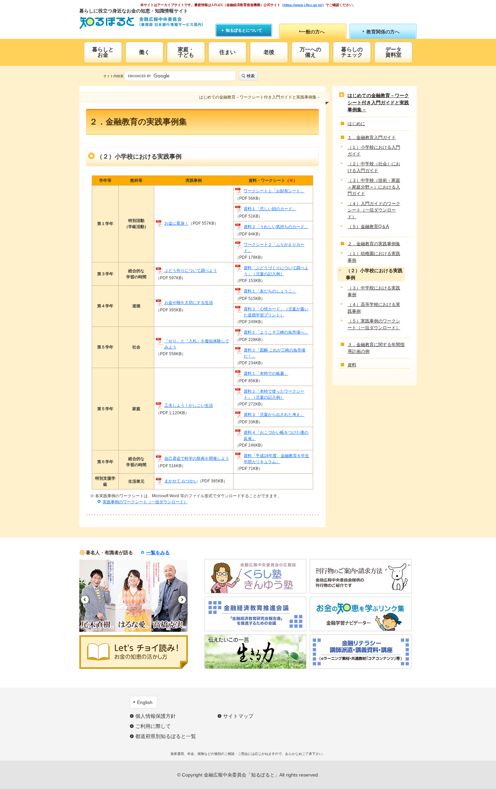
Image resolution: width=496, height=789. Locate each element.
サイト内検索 (113, 76)
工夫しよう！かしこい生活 (188, 405)
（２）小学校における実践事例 (374, 274)
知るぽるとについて (244, 30)
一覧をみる (158, 552)
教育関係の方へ (382, 31)
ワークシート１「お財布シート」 (274, 191)
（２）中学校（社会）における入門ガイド (374, 167)
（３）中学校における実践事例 (374, 291)
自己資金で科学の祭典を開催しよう (196, 458)
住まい (227, 52)
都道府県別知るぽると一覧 (165, 736)
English (145, 702)
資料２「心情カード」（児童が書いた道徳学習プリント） (276, 312)
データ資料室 (393, 52)
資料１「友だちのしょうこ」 (270, 291)
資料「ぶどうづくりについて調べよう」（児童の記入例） (276, 270)
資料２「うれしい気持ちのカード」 (276, 226)
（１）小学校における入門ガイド (374, 151)
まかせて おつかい (181, 481)
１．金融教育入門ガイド (372, 137)
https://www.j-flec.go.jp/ (303, 5)
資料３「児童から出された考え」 (274, 414)
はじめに (356, 123)
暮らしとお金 (103, 52)
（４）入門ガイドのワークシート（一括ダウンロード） (374, 210)
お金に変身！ (176, 223)
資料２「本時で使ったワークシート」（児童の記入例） (274, 394)
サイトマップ (238, 715)
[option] (97, 596)
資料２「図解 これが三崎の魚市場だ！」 (274, 353)
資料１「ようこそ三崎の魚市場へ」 (276, 332)
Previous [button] (85, 599)
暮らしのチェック (352, 52)
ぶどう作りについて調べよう (190, 270)
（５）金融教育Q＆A (368, 226)
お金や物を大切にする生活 (188, 302)
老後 (269, 52)
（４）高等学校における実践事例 (374, 308)
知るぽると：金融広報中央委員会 (141, 23)
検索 (251, 76)
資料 (352, 364)
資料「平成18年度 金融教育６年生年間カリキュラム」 (276, 458)
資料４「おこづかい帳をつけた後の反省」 (276, 435)
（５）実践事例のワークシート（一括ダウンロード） (374, 324)
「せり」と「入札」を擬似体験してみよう (196, 344)
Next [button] (182, 599)
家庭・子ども (186, 52)
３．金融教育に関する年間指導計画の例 (376, 348)
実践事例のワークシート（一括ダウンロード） (145, 502)
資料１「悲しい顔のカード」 (270, 208)
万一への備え (310, 52)
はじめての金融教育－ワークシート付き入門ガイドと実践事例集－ (378, 102)
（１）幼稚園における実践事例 (374, 257)
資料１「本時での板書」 (266, 373)
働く (144, 52)
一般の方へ (313, 31)
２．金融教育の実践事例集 (374, 243)
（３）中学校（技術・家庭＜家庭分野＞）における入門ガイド (374, 187)
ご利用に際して (153, 726)
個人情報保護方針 (155, 715)
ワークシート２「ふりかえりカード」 (274, 247)
